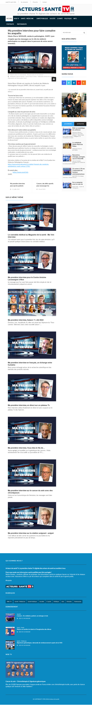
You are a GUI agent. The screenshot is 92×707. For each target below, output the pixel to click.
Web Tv (16, 18)
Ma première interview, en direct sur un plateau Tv (29, 405)
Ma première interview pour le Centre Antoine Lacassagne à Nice (27, 278)
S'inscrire (35, 2)
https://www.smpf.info (20, 172)
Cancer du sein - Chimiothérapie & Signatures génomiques (26, 681)
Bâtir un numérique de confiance (78, 129)
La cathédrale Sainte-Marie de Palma (77, 144)
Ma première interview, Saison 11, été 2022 (26, 320)
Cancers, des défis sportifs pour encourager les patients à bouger (44, 186)
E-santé (60, 18)
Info (63, 601)
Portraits (69, 601)
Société (52, 18)
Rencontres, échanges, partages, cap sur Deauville (78, 156)
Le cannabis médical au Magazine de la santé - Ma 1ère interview (31, 236)
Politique (68, 18)
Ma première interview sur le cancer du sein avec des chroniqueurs (30, 491)
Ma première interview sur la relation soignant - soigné (31, 533)
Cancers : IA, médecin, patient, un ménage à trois (32, 616)
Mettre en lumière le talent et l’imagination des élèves (34, 629)
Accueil (9, 18)
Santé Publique (42, 18)
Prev (63, 57)
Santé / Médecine (20, 601)
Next (84, 57)
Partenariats (22, 24)
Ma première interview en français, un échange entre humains (30, 363)
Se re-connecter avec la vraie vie (77, 183)
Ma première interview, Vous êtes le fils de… (26, 448)
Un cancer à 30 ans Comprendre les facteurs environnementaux (78, 171)
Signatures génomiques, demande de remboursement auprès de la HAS (39, 643)
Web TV (9, 601)
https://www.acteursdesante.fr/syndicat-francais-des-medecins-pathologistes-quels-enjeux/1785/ (28, 165)
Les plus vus (80, 124)
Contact (45, 2)
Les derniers (68, 124)
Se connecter (24, 2)
